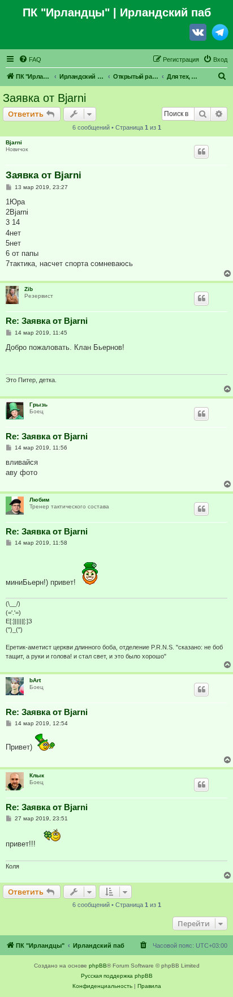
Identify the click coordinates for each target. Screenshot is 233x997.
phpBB (98, 965)
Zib (28, 289)
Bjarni (14, 142)
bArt (35, 680)
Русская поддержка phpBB (117, 976)
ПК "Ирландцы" (66, 12)
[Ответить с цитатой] (201, 152)
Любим (39, 500)
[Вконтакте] (198, 34)
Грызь (38, 404)
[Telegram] (220, 34)
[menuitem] (30, 59)
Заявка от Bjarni (44, 98)
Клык (36, 775)
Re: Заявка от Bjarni (47, 321)
